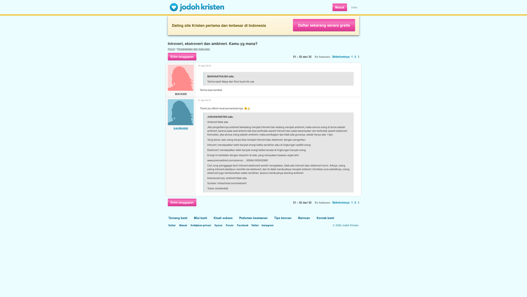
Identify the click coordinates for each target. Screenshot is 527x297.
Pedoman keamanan (253, 218)
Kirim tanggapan (182, 56)
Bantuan (304, 218)
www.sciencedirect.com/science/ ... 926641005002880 (237, 160)
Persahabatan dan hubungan (193, 49)
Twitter (255, 225)
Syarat (218, 225)
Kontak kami (325, 218)
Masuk (339, 7)
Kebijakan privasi (201, 225)
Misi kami (200, 218)
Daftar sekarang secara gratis (324, 25)
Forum (171, 49)
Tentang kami (177, 218)
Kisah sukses (223, 218)
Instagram (268, 225)
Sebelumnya (341, 56)
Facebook (242, 225)
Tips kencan (282, 218)
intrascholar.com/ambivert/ (232, 183)
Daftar (354, 7)
